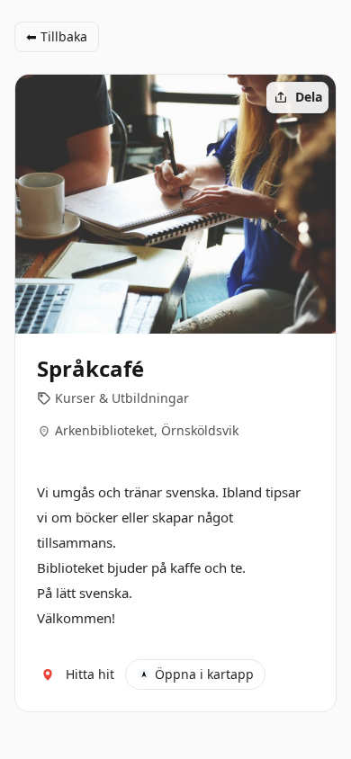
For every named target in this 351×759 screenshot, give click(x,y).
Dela (308, 96)
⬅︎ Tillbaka (56, 36)
